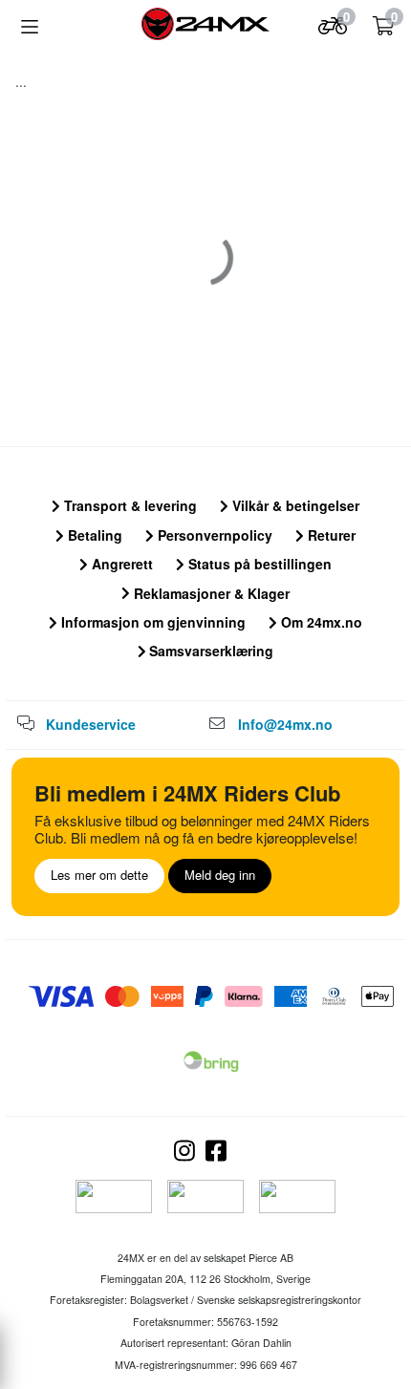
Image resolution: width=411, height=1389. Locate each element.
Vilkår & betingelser (293, 505)
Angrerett (120, 563)
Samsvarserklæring (209, 650)
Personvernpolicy (213, 535)
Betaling (93, 535)
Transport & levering (128, 505)
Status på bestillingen (258, 563)
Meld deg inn (219, 874)
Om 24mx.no (319, 621)
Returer (330, 535)
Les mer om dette (99, 874)
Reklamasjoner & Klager (210, 593)
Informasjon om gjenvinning (151, 621)
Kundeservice (91, 724)
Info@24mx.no (285, 724)
